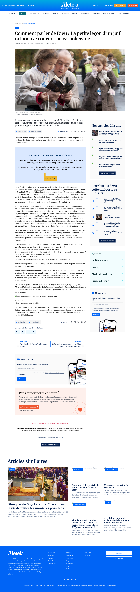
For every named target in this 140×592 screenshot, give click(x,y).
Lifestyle (74, 13)
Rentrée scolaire (124, 13)
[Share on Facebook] (71, 131)
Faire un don (49, 178)
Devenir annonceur (74, 586)
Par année (87, 555)
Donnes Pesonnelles (99, 586)
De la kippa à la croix (63, 206)
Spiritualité (96, 13)
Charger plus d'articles (107, 173)
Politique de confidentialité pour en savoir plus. (106, 310)
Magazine (69, 561)
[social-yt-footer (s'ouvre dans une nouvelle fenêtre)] (64, 580)
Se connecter (109, 5)
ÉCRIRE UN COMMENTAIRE (50, 445)
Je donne (131, 5)
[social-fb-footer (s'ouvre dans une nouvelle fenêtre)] (68, 580)
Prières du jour (100, 281)
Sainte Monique (75, 8)
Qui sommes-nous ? (49, 586)
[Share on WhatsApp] (85, 131)
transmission (31, 332)
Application (69, 558)
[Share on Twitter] (78, 131)
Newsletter (69, 555)
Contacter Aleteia (86, 586)
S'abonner (119, 553)
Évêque (12, 469)
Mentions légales (62, 586)
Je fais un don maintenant (28, 407)
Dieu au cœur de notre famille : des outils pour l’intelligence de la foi (59, 230)
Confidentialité (111, 586)
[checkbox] (17, 373)
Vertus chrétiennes (29, 23)
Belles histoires (34, 13)
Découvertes (85, 13)
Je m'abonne (119, 5)
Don (67, 566)
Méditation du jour (103, 274)
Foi (23, 332)
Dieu (17, 332)
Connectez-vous (58, 437)
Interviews (46, 13)
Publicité (68, 569)
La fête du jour (100, 260)
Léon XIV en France (109, 13)
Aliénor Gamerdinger (36, 44)
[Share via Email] (81, 131)
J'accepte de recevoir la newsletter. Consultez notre (41, 373)
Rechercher (31, 5)
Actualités (65, 13)
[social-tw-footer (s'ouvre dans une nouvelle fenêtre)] (72, 580)
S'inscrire (21, 379)
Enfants (108, 502)
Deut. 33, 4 (38, 190)
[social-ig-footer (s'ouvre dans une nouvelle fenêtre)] (75, 580)
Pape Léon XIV (78, 469)
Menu (13, 13)
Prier (21, 13)
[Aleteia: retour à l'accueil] (70, 4)
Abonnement (70, 563)
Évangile (97, 267)
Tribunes (55, 13)
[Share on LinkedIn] (75, 131)
